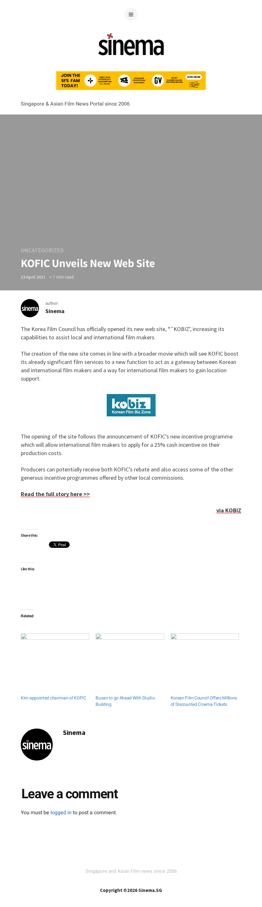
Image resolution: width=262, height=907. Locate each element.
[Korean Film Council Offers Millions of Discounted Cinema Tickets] (205, 652)
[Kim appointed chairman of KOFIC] (55, 652)
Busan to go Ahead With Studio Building (125, 701)
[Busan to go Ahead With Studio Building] (130, 652)
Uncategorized (42, 250)
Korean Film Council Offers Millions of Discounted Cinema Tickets (204, 701)
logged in (61, 812)
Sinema (55, 311)
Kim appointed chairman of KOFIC (53, 698)
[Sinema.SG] (131, 59)
